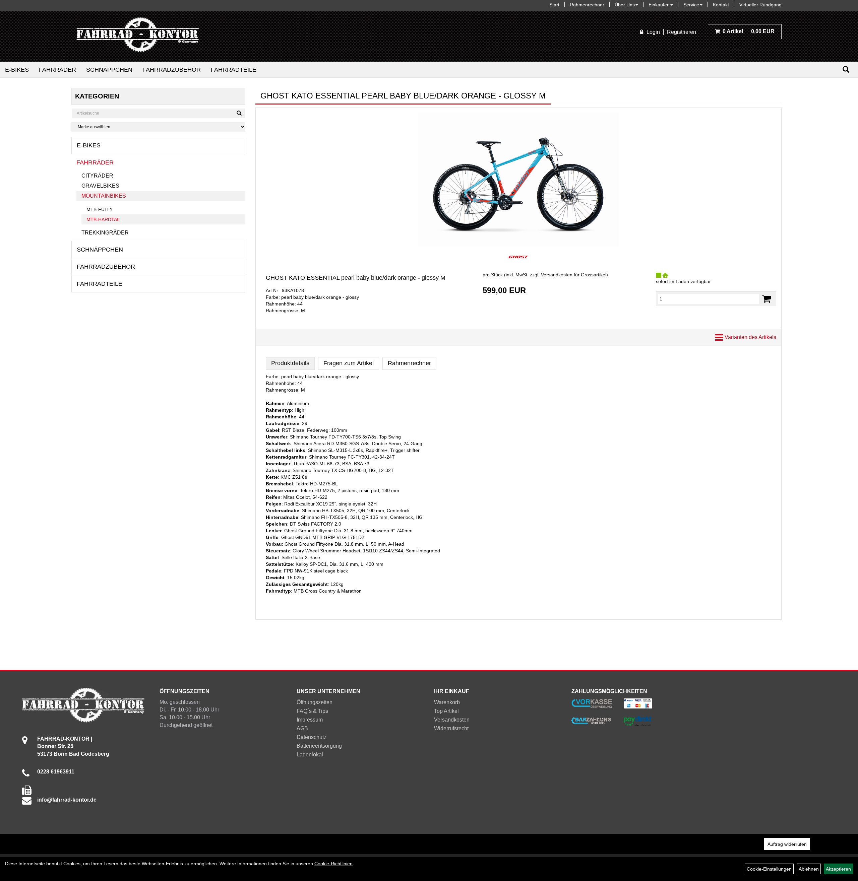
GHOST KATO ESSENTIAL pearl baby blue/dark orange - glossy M (355, 277)
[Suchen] (846, 69)
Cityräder (97, 176)
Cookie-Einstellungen (769, 869)
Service (691, 4)
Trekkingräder (105, 232)
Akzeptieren (838, 869)
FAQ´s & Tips (312, 711)
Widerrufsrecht (451, 728)
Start (554, 4)
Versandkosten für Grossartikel (573, 274)
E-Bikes (17, 69)
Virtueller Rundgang (760, 4)
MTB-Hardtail (103, 219)
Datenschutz (311, 737)
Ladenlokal (310, 754)
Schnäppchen (109, 69)
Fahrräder (57, 69)
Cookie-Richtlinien (333, 863)
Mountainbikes (103, 196)
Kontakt (721, 4)
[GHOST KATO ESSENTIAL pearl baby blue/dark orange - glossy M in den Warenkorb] (766, 299)
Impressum (310, 720)
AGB (302, 728)
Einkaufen (659, 4)
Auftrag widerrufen (787, 844)
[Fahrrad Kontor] (137, 36)
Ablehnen (809, 869)
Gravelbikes (100, 186)
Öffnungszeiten (314, 702)
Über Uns (625, 4)
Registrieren (681, 32)
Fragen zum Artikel (348, 363)
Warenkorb (447, 702)
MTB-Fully (99, 209)
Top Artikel (446, 711)
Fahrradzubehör (171, 69)
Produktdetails (290, 363)
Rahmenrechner (587, 4)
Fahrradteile (233, 69)
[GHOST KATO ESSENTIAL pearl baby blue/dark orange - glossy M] (518, 180)
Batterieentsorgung (319, 746)
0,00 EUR (749, 31)
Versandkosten (452, 720)
